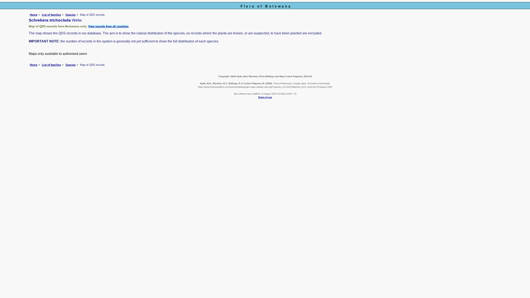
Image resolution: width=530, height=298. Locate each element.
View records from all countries (108, 26)
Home (33, 14)
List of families (51, 14)
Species (70, 14)
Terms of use (265, 97)
